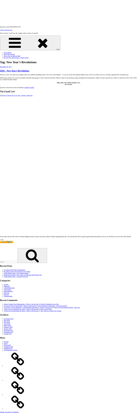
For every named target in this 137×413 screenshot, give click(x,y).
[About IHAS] (18, 366)
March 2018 (7, 325)
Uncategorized (8, 296)
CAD (1, 240)
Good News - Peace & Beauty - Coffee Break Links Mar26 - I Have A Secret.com (28, 307)
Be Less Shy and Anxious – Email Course (16, 57)
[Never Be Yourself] (18, 380)
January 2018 (8, 329)
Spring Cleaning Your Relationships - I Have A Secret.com (21, 304)
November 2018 (8, 319)
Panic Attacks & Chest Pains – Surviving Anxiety (52, 306)
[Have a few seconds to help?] (18, 394)
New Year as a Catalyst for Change (51, 311)
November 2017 (8, 332)
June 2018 (7, 320)
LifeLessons (7, 289)
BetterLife (7, 286)
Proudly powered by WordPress (9, 412)
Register (6, 342)
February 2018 (8, 327)
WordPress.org (8, 348)
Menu (58, 49)
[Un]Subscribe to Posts (10, 350)
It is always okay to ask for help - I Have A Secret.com (20, 306)
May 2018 (7, 322)
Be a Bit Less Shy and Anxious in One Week (17, 271)
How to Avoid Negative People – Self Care (67, 307)
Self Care (6, 293)
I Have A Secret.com (6, 30)
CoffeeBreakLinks (9, 288)
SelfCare (6, 294)
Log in (6, 343)
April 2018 (7, 324)
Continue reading (29, 87)
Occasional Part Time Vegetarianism (14, 270)
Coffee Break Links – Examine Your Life (16, 276)
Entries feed (7, 345)
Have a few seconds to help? (12, 56)
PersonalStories (8, 291)
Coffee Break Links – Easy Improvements (16, 273)
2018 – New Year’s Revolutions (14, 71)
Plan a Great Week (46, 309)
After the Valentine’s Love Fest (49, 304)
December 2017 (8, 330)
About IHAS (7, 52)
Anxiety (6, 284)
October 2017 (8, 334)
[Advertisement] (56, 13)
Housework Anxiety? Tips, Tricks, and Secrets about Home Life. (23, 275)
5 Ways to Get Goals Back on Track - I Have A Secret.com (21, 309)
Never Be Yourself (9, 54)
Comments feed (8, 347)
